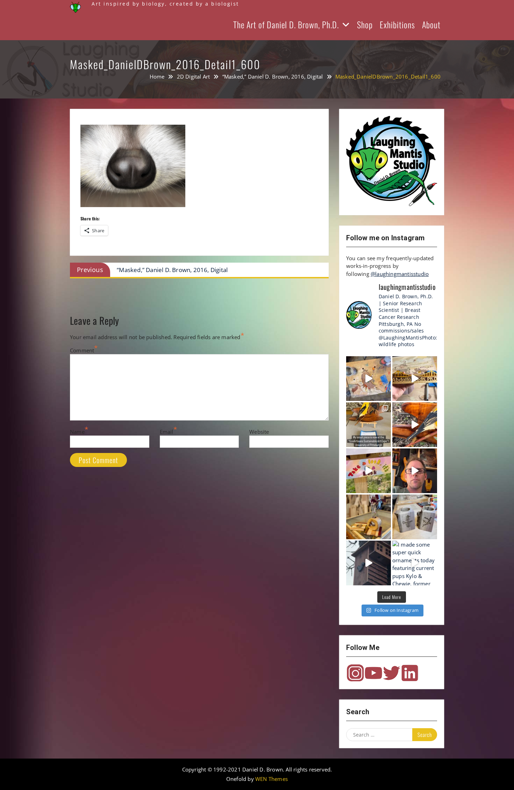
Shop (365, 24)
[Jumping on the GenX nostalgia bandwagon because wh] (414, 470)
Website (259, 431)
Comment (82, 350)
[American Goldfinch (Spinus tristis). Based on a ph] (414, 424)
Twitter (392, 673)
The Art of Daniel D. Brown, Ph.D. (286, 24)
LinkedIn (410, 673)
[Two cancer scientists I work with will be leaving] (414, 517)
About (431, 24)
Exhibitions (397, 24)
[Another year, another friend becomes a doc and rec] (414, 378)
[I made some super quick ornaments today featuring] (414, 563)
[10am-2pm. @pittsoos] (368, 424)
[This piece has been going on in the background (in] (368, 378)
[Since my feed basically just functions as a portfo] (368, 563)
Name (77, 431)
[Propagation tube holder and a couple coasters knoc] (368, 517)
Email (166, 431)
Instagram (355, 673)
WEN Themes (271, 778)
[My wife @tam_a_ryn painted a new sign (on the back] (368, 470)
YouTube (373, 673)
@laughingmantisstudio (400, 273)
